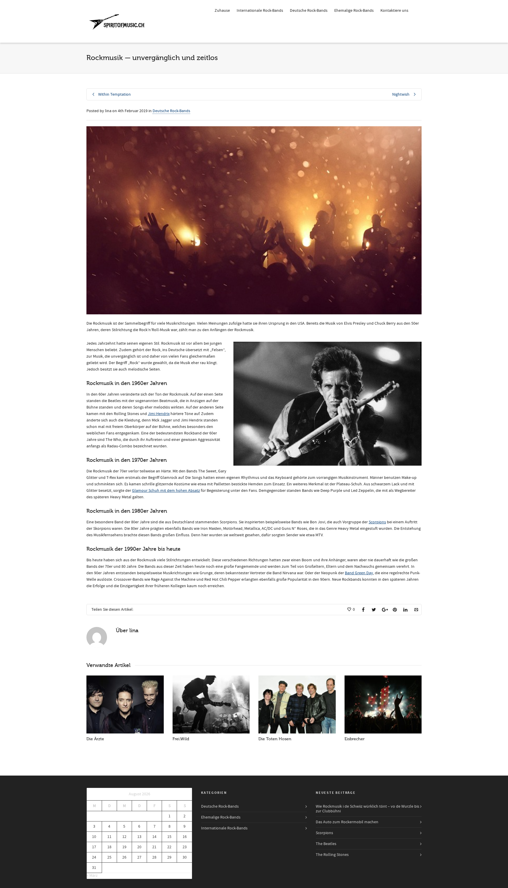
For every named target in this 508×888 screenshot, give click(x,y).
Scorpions (377, 522)
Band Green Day (359, 573)
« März (92, 875)
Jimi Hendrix (159, 413)
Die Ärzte (95, 739)
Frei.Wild (181, 739)
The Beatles (326, 843)
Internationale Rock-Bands (260, 10)
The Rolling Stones (332, 854)
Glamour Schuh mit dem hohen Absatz (166, 490)
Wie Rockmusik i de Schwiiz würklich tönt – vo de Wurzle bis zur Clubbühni (367, 809)
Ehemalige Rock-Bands (354, 10)
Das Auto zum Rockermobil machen (347, 822)
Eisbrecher (355, 739)
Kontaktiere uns (394, 10)
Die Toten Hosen (274, 739)
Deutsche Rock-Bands (308, 10)
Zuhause (222, 10)
